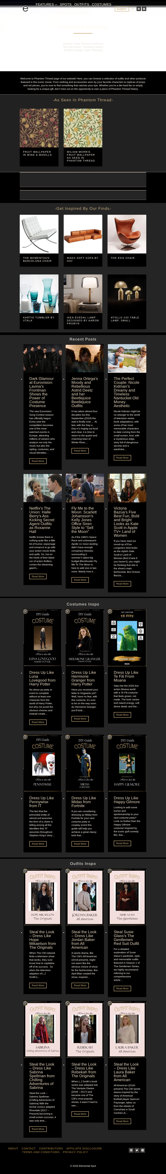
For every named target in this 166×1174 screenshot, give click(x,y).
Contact (83, 13)
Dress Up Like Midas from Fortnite (83, 802)
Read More (39, 462)
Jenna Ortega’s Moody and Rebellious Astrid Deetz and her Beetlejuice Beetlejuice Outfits (84, 392)
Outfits (81, 4)
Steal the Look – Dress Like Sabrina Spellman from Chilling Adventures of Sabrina (42, 1076)
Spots (66, 4)
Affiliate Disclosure (84, 1148)
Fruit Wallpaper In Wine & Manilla (37, 153)
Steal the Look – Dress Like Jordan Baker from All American (83, 939)
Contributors (51, 1148)
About (13, 1148)
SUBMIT (122, 9)
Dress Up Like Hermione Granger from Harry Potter (83, 678)
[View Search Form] (132, 8)
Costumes (101, 4)
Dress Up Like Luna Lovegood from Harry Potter (42, 678)
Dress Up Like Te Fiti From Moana (126, 676)
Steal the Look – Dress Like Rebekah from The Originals (83, 1070)
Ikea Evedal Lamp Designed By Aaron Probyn (83, 320)
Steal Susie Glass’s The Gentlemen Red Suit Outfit (126, 938)
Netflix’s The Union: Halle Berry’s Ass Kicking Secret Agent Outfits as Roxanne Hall (41, 520)
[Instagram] (144, 9)
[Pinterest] (139, 9)
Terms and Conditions (41, 1152)
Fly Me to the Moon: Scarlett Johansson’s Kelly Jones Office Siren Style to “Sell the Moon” (84, 520)
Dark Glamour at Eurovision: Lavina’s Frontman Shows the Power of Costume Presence (41, 392)
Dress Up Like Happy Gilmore (127, 800)
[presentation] (42, 358)
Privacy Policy (75, 1152)
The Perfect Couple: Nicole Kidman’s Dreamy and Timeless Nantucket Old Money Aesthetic (126, 392)
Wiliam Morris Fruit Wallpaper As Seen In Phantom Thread (81, 156)
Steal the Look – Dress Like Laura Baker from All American (126, 1072)
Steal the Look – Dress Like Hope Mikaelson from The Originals (42, 939)
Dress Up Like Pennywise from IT (41, 802)
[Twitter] (136, 1150)
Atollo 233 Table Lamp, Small (125, 319)
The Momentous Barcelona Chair (37, 259)
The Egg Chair (123, 258)
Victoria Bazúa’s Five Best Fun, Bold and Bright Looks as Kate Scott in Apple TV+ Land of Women (126, 521)
